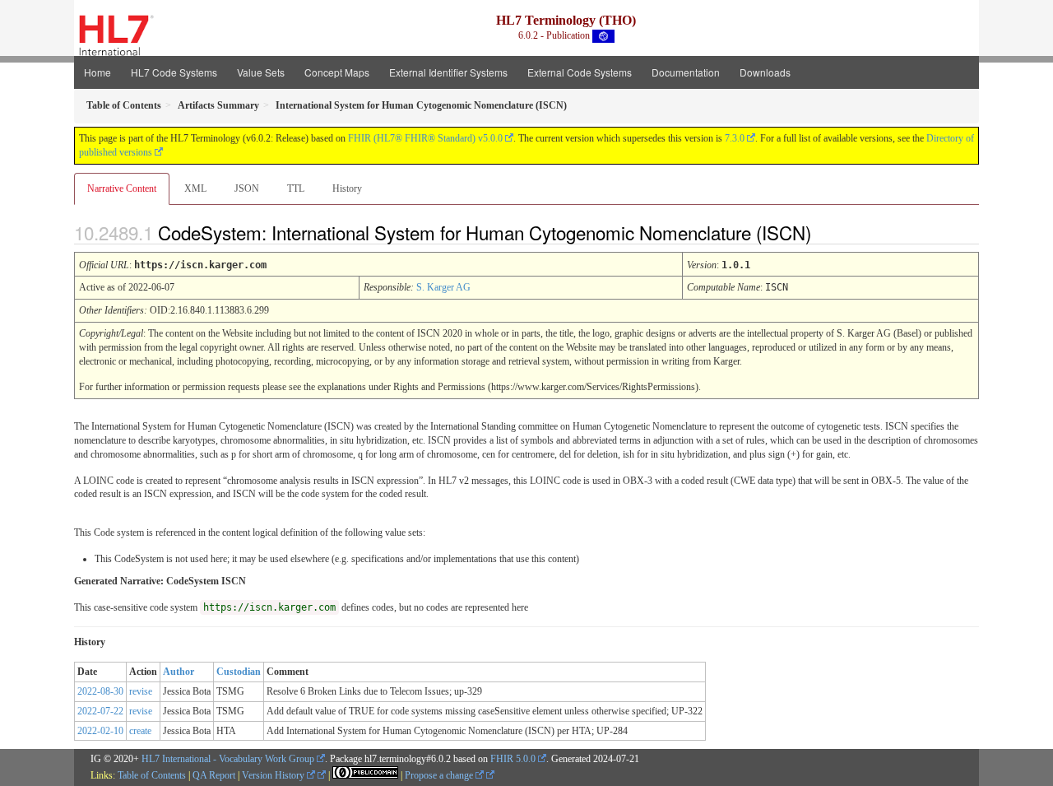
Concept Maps (336, 72)
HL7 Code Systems (174, 72)
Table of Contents (152, 775)
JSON (246, 188)
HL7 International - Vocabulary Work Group (227, 759)
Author (178, 671)
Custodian (238, 671)
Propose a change (440, 775)
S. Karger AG (443, 287)
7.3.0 (735, 138)
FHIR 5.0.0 (513, 759)
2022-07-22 (100, 711)
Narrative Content (121, 188)
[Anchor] (825, 232)
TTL (295, 188)
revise (140, 691)
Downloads (765, 72)
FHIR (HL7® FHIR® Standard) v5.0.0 (425, 138)
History (347, 188)
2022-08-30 (100, 691)
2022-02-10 (100, 731)
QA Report (214, 775)
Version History (274, 775)
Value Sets (261, 72)
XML (195, 188)
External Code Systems (579, 72)
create (140, 731)
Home (97, 72)
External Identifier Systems (448, 72)
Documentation (686, 72)
